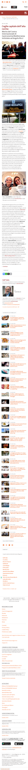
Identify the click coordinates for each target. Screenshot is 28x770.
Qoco (3, 703)
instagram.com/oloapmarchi (13, 304)
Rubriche (8, 17)
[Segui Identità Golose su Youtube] (9, 2)
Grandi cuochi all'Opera (8, 694)
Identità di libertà (6, 701)
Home (3, 17)
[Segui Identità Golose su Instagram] (5, 2)
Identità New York (7, 692)
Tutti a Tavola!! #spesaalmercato (11, 699)
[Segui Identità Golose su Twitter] (7, 2)
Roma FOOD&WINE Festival (9, 688)
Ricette (4, 613)
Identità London (6, 690)
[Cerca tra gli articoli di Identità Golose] (23, 2)
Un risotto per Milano (7, 705)
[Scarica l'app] (6, 743)
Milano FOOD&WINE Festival (9, 686)
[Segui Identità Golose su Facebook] (2, 2)
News (3, 622)
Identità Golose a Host (8, 697)
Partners (4, 620)
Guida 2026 (5, 717)
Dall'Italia (14, 17)
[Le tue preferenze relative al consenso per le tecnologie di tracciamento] (1, 577)
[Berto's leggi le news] (14, 7)
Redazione (5, 617)
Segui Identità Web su (8, 541)
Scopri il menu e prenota (8, 678)
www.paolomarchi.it (9, 302)
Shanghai (4, 707)
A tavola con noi (6, 709)
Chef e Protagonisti (7, 611)
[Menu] (2, 13)
